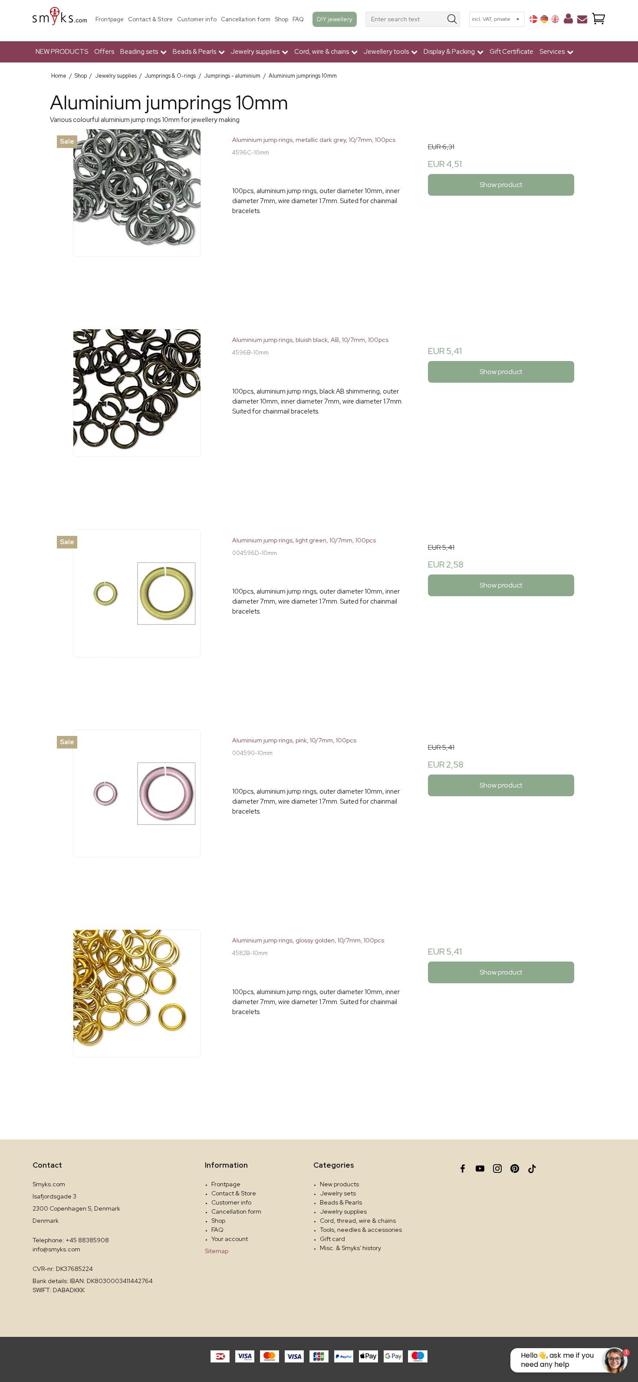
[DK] (533, 19)
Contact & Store (150, 19)
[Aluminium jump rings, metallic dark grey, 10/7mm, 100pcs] (137, 215)
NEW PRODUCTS (62, 51)
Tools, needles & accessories (361, 1230)
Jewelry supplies (343, 1211)
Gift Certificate (511, 51)
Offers (104, 51)
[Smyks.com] (60, 19)
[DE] (544, 19)
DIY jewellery (334, 19)
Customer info (197, 19)
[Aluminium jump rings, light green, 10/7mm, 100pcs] (137, 615)
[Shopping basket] (598, 19)
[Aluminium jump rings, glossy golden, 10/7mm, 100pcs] (137, 1016)
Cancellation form (245, 19)
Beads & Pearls (341, 1202)
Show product (501, 184)
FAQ (298, 19)
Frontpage (109, 19)
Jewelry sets (338, 1193)
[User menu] (568, 20)
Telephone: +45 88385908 (71, 1240)
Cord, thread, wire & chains (358, 1220)
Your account (229, 1239)
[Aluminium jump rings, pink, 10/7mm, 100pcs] (137, 816)
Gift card (332, 1239)
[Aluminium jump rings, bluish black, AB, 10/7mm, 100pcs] (137, 415)
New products (339, 1184)
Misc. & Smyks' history (350, 1248)
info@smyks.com (56, 1249)
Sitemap (216, 1251)
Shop (281, 19)
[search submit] (452, 19)
